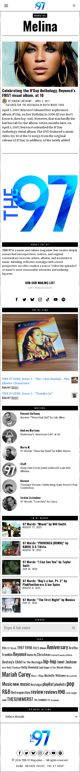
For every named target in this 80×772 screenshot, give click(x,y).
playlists (60, 684)
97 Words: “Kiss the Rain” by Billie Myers (45, 451)
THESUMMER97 (20, 698)
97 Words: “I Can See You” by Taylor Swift (47, 564)
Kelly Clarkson (14, 667)
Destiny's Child (12, 661)
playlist (48, 684)
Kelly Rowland (29, 667)
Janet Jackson (67, 662)
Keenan (24, 481)
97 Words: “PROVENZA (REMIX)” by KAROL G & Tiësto (45, 545)
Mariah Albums (64, 667)
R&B (6, 691)
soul (4, 700)
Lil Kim (53, 667)
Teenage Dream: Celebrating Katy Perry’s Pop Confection (48, 486)
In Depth (45, 105)
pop (70, 683)
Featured (11, 105)
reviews (50, 691)
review (37, 691)
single (74, 693)
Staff (23, 464)
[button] (74, 628)
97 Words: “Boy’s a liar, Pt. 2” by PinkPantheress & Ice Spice (45, 582)
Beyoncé (19, 654)
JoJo (4, 667)
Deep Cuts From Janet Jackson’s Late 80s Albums (45, 469)
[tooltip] (16, 299)
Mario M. (25, 447)
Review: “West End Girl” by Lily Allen (42, 417)
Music (54, 105)
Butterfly (31, 654)
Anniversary (57, 647)
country (62, 655)
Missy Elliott (71, 675)
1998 (28, 647)
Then (61, 105)
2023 (36, 648)
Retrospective (20, 692)
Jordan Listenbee (30, 498)
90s (4, 647)
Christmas (44, 654)
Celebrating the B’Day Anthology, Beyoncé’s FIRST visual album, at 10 (38, 93)
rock (68, 692)
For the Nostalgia (28, 105)
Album (43, 648)
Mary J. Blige (37, 675)
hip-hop (49, 661)
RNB (61, 691)
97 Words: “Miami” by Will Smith (44, 524)
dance (69, 655)
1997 (20, 647)
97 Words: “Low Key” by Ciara (38, 501)
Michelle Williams (55, 675)
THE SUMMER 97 (42, 700)
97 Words (12, 648)
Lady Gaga (44, 667)
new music (21, 683)
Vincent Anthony (22, 101)
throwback (55, 700)
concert (55, 655)
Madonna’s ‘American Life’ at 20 (40, 434)
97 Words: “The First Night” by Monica (49, 599)
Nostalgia (36, 684)
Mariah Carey (16, 674)
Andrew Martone (30, 430)
